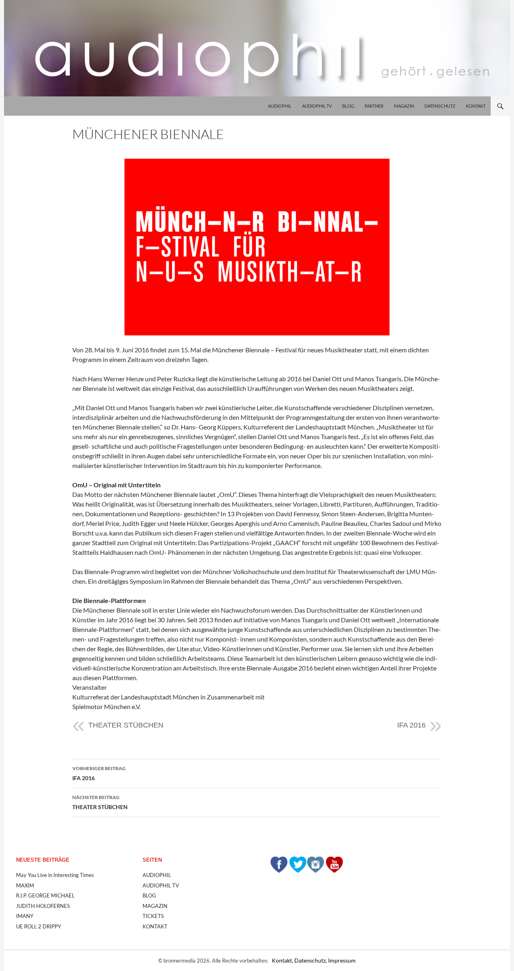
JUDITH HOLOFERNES (43, 906)
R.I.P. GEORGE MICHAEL (45, 895)
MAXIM (25, 885)
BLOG (348, 105)
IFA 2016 (411, 725)
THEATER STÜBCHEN (125, 725)
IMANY (24, 916)
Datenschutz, (311, 960)
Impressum (342, 960)
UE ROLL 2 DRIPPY (38, 926)
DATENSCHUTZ (439, 105)
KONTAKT (475, 105)
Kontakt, (283, 960)
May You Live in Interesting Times (55, 875)
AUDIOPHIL (280, 105)
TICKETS (153, 916)
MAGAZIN (404, 105)
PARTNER (374, 105)
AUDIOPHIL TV (317, 105)
